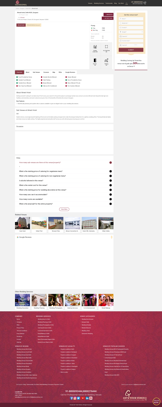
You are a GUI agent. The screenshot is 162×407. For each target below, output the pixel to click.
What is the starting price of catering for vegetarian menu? (40, 171)
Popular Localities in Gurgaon (68, 355)
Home (18, 319)
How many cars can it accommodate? (33, 195)
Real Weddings (44, 384)
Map (53, 72)
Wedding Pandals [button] (86, 325)
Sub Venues (36, 72)
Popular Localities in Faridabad (69, 352)
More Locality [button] (64, 372)
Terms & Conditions (22, 330)
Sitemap (19, 342)
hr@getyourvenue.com (139, 384)
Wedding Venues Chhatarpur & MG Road (115, 352)
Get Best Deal (108, 18)
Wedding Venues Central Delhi (25, 360)
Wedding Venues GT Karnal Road (113, 355)
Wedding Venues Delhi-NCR (112, 375)
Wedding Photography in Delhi (46, 325)
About (27, 72)
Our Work (121, 3)
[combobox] (131, 32)
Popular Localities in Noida (68, 360)
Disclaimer (19, 336)
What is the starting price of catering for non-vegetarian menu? (42, 176)
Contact (19, 339)
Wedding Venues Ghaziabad (24, 363)
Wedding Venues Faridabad (24, 372)
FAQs (60, 72)
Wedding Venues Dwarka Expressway (27, 378)
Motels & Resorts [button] (86, 328)
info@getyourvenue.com (36, 397)
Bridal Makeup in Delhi (43, 333)
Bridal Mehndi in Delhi (43, 336)
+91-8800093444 (137, 2)
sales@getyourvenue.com (22, 397)
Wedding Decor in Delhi (44, 319)
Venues (90, 3)
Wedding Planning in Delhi (44, 322)
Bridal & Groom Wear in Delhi (45, 342)
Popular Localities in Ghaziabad (69, 357)
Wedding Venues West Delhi (24, 357)
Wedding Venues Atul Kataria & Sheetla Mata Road (117, 371)
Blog (115, 3)
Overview (19, 72)
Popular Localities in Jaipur (68, 363)
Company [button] (19, 322)
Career (62, 384)
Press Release (20, 333)
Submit (131, 50)
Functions (50, 384)
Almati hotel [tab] (21, 25)
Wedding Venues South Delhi (24, 352)
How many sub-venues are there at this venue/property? (40, 162)
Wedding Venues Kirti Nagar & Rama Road (116, 363)
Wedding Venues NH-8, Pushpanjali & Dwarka (117, 349)
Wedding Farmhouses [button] (87, 319)
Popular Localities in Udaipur (68, 369)
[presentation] (16, 223)
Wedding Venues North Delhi (24, 349)
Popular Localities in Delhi (67, 349)
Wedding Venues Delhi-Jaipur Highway (27, 375)
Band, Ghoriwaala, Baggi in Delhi (46, 339)
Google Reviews (70, 72)
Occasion (46, 72)
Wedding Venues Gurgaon (23, 369)
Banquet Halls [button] (85, 322)
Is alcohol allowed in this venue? (31, 181)
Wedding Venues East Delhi (24, 355)
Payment (56, 384)
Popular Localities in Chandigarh (69, 366)
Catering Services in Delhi (44, 328)
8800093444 (109, 14)
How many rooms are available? (31, 199)
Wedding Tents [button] (86, 330)
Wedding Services (99, 3)
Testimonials (109, 3)
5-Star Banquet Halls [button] (110, 357)
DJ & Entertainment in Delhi (45, 330)
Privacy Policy (20, 328)
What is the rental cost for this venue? (33, 185)
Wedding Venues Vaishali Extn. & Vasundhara (117, 366)
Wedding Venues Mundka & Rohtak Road (115, 360)
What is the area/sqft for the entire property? (36, 204)
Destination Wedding (87, 333)
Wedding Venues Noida (23, 366)
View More (64, 209)
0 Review (21, 17)
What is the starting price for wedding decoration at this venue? (42, 190)
